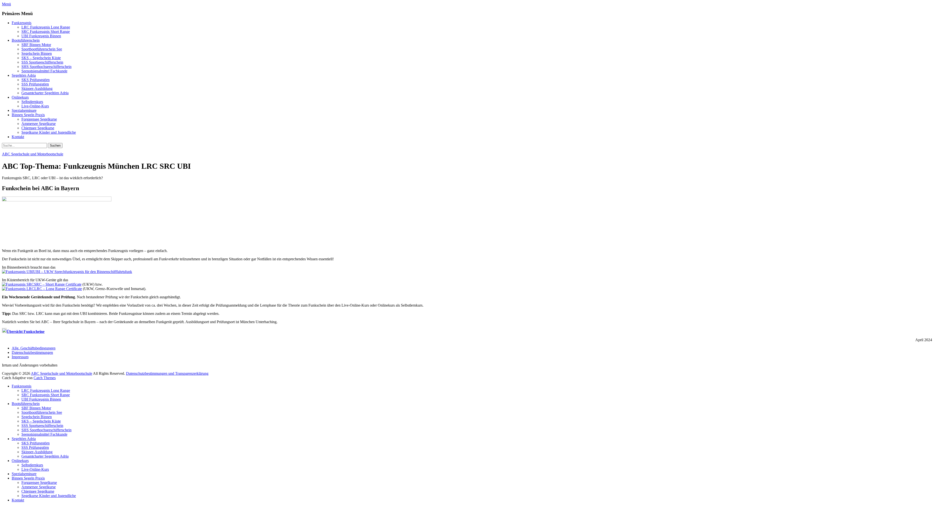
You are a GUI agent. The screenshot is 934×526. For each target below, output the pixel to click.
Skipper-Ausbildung (37, 88)
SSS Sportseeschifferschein (42, 62)
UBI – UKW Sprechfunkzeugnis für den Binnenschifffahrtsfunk (82, 272)
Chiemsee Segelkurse (37, 128)
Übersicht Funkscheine (26, 331)
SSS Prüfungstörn (35, 84)
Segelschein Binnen (36, 53)
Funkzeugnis (21, 23)
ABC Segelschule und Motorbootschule (32, 154)
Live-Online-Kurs (35, 106)
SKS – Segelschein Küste (41, 58)
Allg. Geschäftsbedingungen (33, 348)
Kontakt (18, 137)
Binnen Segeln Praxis (28, 115)
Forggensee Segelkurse (39, 119)
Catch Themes (45, 378)
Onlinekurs (20, 97)
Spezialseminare (24, 110)
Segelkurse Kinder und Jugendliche (48, 132)
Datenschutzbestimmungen (32, 352)
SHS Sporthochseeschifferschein (46, 67)
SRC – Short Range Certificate (57, 284)
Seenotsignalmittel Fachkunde (44, 71)
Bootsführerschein (26, 40)
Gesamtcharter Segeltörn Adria (45, 93)
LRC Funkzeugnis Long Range (45, 27)
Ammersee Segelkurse (38, 124)
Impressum (20, 357)
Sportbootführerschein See (41, 49)
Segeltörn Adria (24, 75)
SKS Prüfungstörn (35, 80)
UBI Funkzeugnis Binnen (41, 36)
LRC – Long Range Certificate (58, 289)
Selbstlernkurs (32, 102)
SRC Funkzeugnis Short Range (45, 31)
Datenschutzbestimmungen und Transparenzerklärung (167, 373)
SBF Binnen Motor (36, 45)
